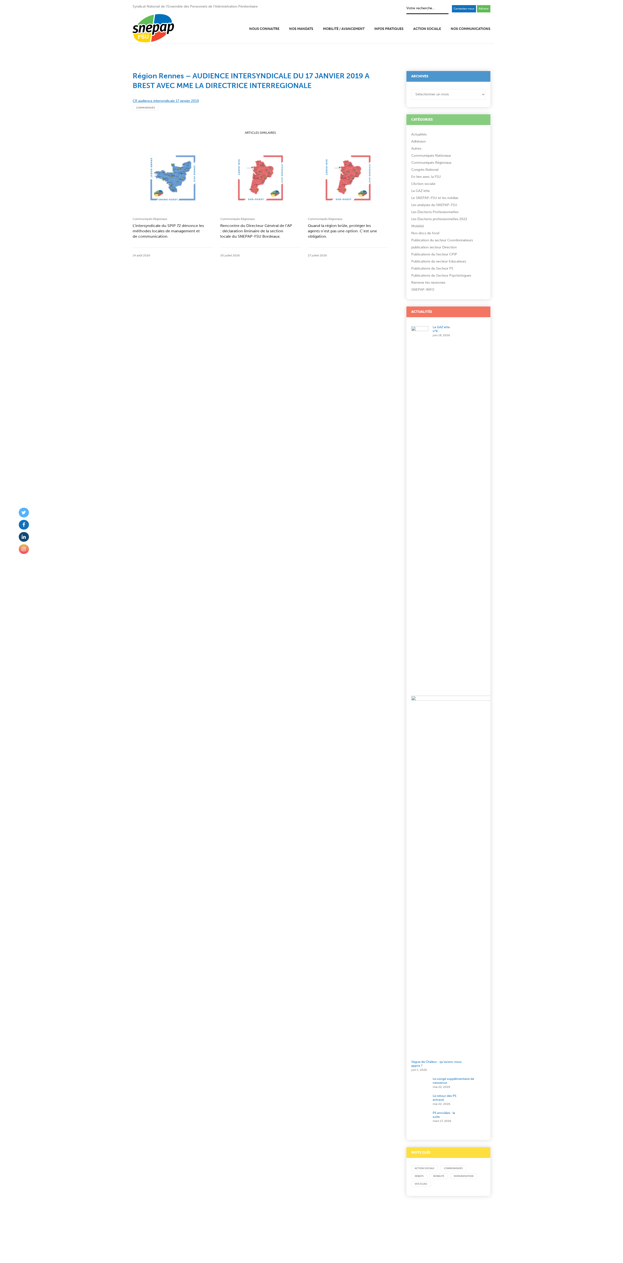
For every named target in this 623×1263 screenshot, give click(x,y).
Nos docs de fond (425, 233)
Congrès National (425, 170)
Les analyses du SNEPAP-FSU (434, 205)
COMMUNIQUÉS (145, 107)
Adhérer (484, 8)
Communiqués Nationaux (431, 155)
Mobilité (417, 226)
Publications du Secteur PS (432, 268)
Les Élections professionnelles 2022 (439, 219)
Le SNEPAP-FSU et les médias (434, 198)
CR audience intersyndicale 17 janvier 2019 (166, 101)
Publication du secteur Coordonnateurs (442, 240)
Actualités (419, 134)
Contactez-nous (464, 8)
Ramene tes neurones (428, 282)
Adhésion (418, 141)
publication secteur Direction (434, 247)
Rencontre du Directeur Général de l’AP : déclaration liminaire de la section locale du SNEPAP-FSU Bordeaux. (256, 231)
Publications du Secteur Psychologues (441, 275)
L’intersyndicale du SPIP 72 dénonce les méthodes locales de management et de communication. (168, 231)
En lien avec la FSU (426, 177)
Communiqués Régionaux (150, 219)
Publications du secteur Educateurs (438, 261)
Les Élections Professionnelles (434, 212)
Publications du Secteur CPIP (434, 254)
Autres (416, 148)
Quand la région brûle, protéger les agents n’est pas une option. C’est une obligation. (342, 231)
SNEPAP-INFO (422, 290)
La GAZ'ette (420, 191)
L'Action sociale (423, 184)
